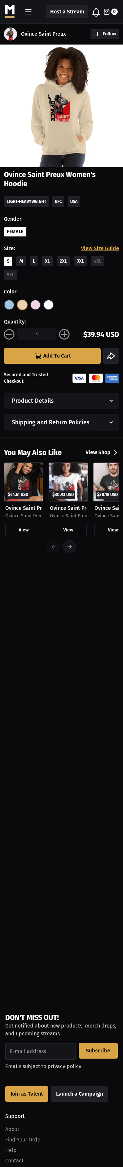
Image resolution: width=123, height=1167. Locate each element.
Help (11, 1150)
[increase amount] (64, 334)
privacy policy (64, 1066)
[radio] (9, 305)
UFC (58, 201)
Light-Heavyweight (26, 201)
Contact (14, 1161)
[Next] (69, 546)
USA (74, 201)
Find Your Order (23, 1140)
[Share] (111, 356)
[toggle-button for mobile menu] (28, 11)
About (12, 1129)
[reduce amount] (9, 334)
